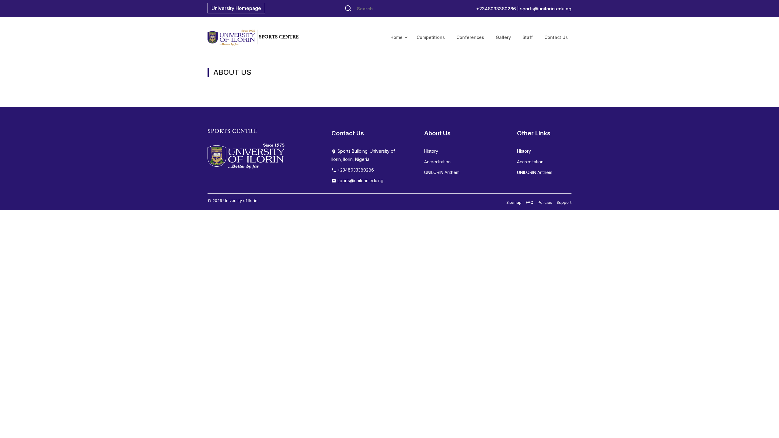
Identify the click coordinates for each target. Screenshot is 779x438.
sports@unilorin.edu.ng (545, 9)
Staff (527, 37)
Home (396, 37)
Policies (545, 202)
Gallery (503, 37)
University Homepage (236, 8)
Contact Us (556, 37)
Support (564, 202)
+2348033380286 (355, 169)
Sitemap (514, 202)
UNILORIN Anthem (441, 172)
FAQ (529, 202)
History (431, 151)
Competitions (431, 37)
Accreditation (437, 161)
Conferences (470, 37)
